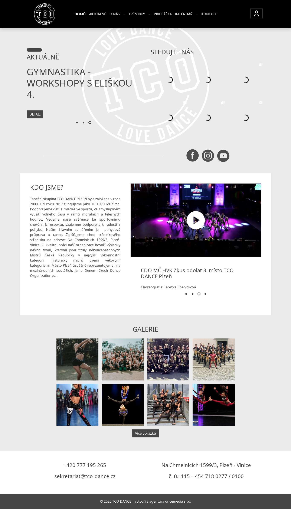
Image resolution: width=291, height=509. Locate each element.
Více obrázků (145, 433)
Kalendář (183, 14)
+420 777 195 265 (84, 465)
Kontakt (209, 14)
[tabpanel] (83, 94)
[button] (256, 13)
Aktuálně (97, 14)
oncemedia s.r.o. (178, 501)
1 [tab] (77, 122)
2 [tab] (83, 122)
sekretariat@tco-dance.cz (84, 476)
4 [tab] (205, 294)
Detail (34, 114)
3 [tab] (90, 122)
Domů (80, 14)
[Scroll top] (279, 497)
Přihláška (163, 14)
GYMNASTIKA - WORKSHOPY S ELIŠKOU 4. (79, 83)
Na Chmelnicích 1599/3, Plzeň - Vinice (206, 465)
